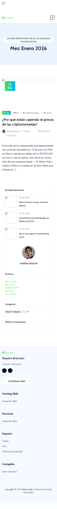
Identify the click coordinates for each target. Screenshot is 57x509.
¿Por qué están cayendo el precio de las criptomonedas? (28, 121)
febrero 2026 (10, 281)
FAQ (4, 446)
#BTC (16, 112)
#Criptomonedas (31, 112)
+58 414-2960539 (6, 8)
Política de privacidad (12, 451)
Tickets (5, 441)
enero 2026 (10, 284)
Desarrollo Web (9, 401)
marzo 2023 (10, 294)
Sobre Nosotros (9, 471)
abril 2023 (9, 290)
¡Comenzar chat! (16, 381)
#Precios (47, 112)
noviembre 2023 (12, 287)
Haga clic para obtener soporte (35, 8)
